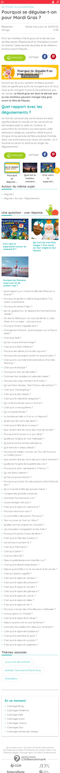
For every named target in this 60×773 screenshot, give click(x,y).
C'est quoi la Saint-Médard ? (18, 346)
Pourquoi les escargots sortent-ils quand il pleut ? (30, 355)
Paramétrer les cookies (35, 750)
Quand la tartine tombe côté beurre (23, 443)
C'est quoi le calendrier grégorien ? (22, 398)
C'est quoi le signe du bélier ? (19, 600)
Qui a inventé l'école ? (15, 411)
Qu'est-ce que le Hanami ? (18, 477)
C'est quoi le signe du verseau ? (20, 577)
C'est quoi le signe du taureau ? (20, 586)
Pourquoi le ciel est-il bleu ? (18, 306)
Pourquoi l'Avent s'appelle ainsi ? (21, 325)
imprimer (17, 57)
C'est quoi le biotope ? (15, 367)
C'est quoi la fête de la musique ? (21, 425)
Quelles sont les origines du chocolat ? (24, 524)
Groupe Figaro (27, 753)
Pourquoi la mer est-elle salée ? (20, 371)
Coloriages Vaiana (16, 723)
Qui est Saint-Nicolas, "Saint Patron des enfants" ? (30, 385)
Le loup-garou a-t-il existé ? (18, 613)
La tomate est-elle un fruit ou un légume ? (26, 416)
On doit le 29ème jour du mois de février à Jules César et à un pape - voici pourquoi (29, 320)
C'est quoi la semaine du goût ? (20, 635)
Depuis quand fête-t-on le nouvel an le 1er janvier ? (30, 569)
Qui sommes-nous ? (14, 748)
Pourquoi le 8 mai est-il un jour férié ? (23, 434)
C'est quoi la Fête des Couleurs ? (21, 538)
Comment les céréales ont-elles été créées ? (27, 376)
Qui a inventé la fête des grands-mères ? (25, 489)
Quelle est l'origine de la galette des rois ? (25, 463)
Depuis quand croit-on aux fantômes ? (24, 622)
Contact (28, 748)
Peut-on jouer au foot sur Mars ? (21, 520)
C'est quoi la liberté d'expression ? (21, 564)
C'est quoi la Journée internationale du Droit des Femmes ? (29, 361)
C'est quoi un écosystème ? (18, 407)
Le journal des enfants (17, 661)
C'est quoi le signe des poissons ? (21, 582)
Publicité (37, 748)
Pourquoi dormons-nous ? (18, 511)
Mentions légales (11, 753)
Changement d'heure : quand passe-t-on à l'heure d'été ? (30, 332)
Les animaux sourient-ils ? (17, 542)
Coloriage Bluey (15, 706)
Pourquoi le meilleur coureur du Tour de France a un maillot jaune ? (30, 453)
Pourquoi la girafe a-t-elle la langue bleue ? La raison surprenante (28, 300)
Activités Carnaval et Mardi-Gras (23, 670)
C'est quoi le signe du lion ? (18, 604)
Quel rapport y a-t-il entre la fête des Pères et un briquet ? (29, 293)
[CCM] (16, 766)
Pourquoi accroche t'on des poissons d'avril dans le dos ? (31, 483)
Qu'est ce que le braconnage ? (20, 342)
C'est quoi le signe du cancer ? (20, 595)
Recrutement (48, 748)
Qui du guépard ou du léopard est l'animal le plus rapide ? (30, 312)
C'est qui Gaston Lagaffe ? (18, 573)
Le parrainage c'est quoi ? (17, 502)
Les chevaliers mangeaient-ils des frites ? (25, 529)
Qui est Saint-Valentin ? (16, 472)
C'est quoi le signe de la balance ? (21, 631)
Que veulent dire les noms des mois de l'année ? (29, 429)
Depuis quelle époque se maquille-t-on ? (25, 560)
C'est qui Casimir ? (13, 551)
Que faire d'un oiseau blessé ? (19, 447)
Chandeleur (11, 678)
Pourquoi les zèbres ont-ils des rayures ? (25, 351)
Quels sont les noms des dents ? (21, 420)
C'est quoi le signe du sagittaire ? (21, 644)
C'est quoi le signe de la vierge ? (20, 618)
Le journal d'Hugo (25, 7)
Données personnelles (14, 750)
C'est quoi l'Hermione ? (16, 546)
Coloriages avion (16, 718)
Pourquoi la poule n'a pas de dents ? (23, 533)
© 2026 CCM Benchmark (45, 753)
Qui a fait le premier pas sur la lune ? (23, 402)
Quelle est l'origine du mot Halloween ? (24, 438)
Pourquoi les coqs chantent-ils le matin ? (25, 380)
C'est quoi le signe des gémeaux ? (21, 591)
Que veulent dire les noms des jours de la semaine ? (31, 459)
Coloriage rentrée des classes (22, 731)
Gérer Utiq (51, 750)
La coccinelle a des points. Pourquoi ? (23, 515)
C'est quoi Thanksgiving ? (17, 389)
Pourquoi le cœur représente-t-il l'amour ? (26, 468)
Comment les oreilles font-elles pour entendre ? (29, 626)
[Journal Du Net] (44, 766)
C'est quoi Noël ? (12, 337)
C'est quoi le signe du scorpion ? (21, 640)
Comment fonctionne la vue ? (19, 497)
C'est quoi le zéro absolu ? (17, 394)
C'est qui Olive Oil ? (13, 555)
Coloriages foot (15, 727)
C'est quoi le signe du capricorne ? (22, 506)
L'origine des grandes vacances (20, 493)
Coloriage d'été (15, 714)
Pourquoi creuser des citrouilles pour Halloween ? (30, 609)
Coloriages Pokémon (18, 710)
